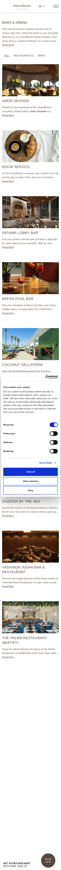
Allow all (30, 472)
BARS (41, 55)
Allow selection (30, 481)
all (6, 55)
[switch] (54, 433)
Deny (30, 490)
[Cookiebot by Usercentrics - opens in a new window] (45, 377)
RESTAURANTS (23, 55)
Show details (45, 463)
